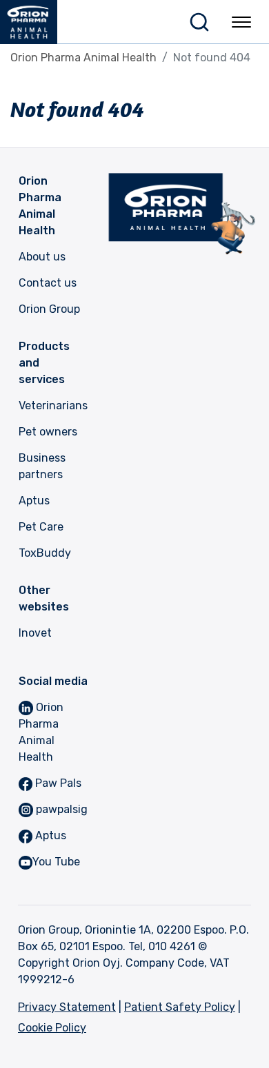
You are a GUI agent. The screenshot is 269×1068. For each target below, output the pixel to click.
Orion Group (49, 309)
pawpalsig (60, 809)
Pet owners (48, 431)
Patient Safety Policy (179, 1007)
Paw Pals (56, 783)
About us (42, 256)
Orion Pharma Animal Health (83, 57)
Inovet (35, 632)
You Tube (56, 861)
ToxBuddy (45, 552)
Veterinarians (53, 405)
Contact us (48, 282)
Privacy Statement (67, 1007)
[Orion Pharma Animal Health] (34, 22)
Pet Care (41, 526)
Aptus (34, 500)
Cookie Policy (52, 1027)
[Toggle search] (199, 22)
